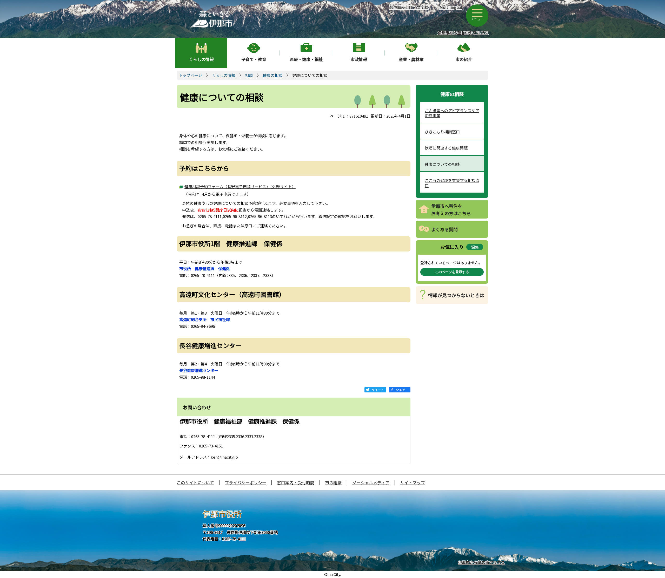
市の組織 (333, 482)
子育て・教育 (253, 59)
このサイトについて (195, 482)
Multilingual (451, 7)
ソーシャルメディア (370, 482)
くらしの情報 (201, 59)
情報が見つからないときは (456, 295)
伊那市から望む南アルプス (481, 562)
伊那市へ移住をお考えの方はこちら (451, 210)
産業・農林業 (411, 59)
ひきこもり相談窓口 (442, 131)
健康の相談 (272, 75)
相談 (249, 75)
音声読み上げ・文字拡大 (408, 9)
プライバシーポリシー (245, 482)
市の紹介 (463, 59)
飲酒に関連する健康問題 (446, 148)
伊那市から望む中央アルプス (463, 32)
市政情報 (358, 59)
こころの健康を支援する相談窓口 (452, 183)
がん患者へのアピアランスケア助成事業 (452, 113)
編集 (475, 247)
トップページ (190, 75)
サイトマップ (412, 482)
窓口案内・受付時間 (295, 482)
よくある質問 (444, 229)
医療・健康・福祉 (306, 59)
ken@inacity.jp (224, 457)
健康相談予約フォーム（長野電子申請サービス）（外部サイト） (240, 186)
